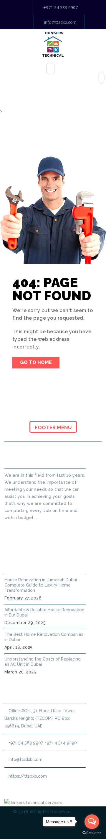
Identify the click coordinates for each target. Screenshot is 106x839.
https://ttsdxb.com (28, 776)
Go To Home (36, 362)
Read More (15, 528)
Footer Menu (53, 427)
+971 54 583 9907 (60, 7)
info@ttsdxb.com (60, 22)
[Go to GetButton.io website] (91, 833)
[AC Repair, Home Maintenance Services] (53, 43)
